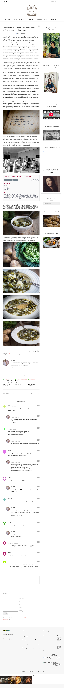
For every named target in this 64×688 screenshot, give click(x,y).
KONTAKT (53, 19)
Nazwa (4, 586)
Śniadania (30, 19)
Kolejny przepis (34, 393)
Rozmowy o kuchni (42, 19)
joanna (9, 542)
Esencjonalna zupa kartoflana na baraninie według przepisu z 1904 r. (33, 383)
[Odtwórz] (44, 118)
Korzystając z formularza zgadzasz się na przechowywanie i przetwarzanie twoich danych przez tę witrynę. (21, 604)
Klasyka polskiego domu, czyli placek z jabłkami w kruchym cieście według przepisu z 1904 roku (31, 639)
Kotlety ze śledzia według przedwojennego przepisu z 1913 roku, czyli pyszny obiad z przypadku (8, 382)
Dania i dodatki (18, 19)
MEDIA (33, 23)
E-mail (4, 589)
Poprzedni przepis (8, 393)
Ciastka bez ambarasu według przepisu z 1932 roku (57, 663)
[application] (51, 114)
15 (38, 26)
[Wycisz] (56, 118)
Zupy (12, 25)
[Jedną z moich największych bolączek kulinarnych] (20, 680)
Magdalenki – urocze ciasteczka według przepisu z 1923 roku (55, 658)
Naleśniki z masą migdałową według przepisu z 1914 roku (21, 382)
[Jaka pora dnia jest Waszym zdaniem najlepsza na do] (36, 680)
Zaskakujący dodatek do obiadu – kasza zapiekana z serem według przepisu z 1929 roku (56, 652)
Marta (9, 405)
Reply (38, 405)
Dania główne (6, 25)
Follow (17, 639)
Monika (10, 353)
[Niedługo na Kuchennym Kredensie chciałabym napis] (28, 680)
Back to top (57, 686)
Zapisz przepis (8, 179)
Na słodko (7, 19)
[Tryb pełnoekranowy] (58, 118)
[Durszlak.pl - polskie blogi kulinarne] (12, 639)
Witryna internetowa (5, 592)
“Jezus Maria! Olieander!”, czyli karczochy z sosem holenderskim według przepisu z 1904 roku (59, 640)
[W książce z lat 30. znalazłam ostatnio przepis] (52, 680)
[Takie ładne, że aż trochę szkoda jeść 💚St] (4, 680)
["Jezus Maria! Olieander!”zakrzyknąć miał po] (12, 680)
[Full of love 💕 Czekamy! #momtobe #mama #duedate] (60, 680)
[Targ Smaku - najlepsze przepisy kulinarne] (6, 639)
